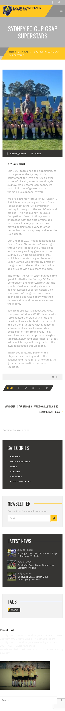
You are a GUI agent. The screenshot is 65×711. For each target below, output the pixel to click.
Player (14, 610)
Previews (16, 476)
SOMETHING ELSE (20, 481)
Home (12, 51)
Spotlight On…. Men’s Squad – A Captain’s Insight (36, 566)
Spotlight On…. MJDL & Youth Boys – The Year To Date (37, 554)
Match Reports (20, 461)
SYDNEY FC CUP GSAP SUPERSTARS (32, 32)
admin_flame (18, 153)
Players (15, 471)
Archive (15, 456)
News (25, 51)
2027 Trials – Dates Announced (17, 645)
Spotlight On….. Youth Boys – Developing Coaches (34, 578)
